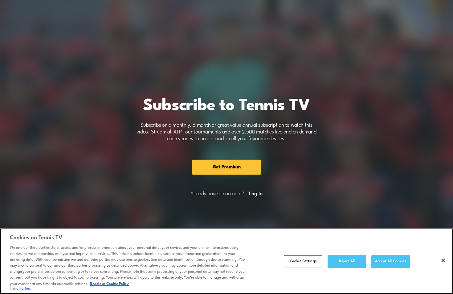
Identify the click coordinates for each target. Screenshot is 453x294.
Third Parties (20, 289)
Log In (255, 194)
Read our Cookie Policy (109, 284)
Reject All (347, 261)
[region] (226, 261)
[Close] (443, 260)
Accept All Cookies (390, 261)
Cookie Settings (303, 261)
